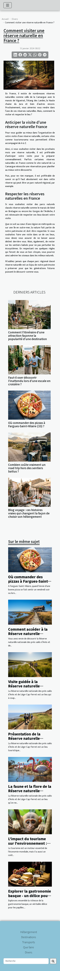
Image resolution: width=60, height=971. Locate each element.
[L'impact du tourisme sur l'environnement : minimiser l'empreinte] (30, 822)
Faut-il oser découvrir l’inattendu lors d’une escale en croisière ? (29, 380)
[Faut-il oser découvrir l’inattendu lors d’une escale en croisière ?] (29, 359)
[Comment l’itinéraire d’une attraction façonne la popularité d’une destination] (29, 314)
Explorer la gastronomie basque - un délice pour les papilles (29, 895)
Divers (15, 19)
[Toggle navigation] (7, 5)
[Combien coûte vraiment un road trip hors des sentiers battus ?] (29, 447)
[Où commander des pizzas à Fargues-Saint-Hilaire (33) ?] (29, 405)
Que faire (28, 947)
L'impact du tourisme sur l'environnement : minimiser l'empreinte (28, 843)
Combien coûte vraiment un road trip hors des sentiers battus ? (27, 468)
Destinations (28, 937)
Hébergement (28, 932)
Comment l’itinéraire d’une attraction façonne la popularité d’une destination (27, 335)
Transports (28, 942)
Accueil (5, 19)
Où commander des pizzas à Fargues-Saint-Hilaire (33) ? (26, 424)
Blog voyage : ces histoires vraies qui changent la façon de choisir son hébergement (29, 513)
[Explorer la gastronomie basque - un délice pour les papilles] (30, 874)
